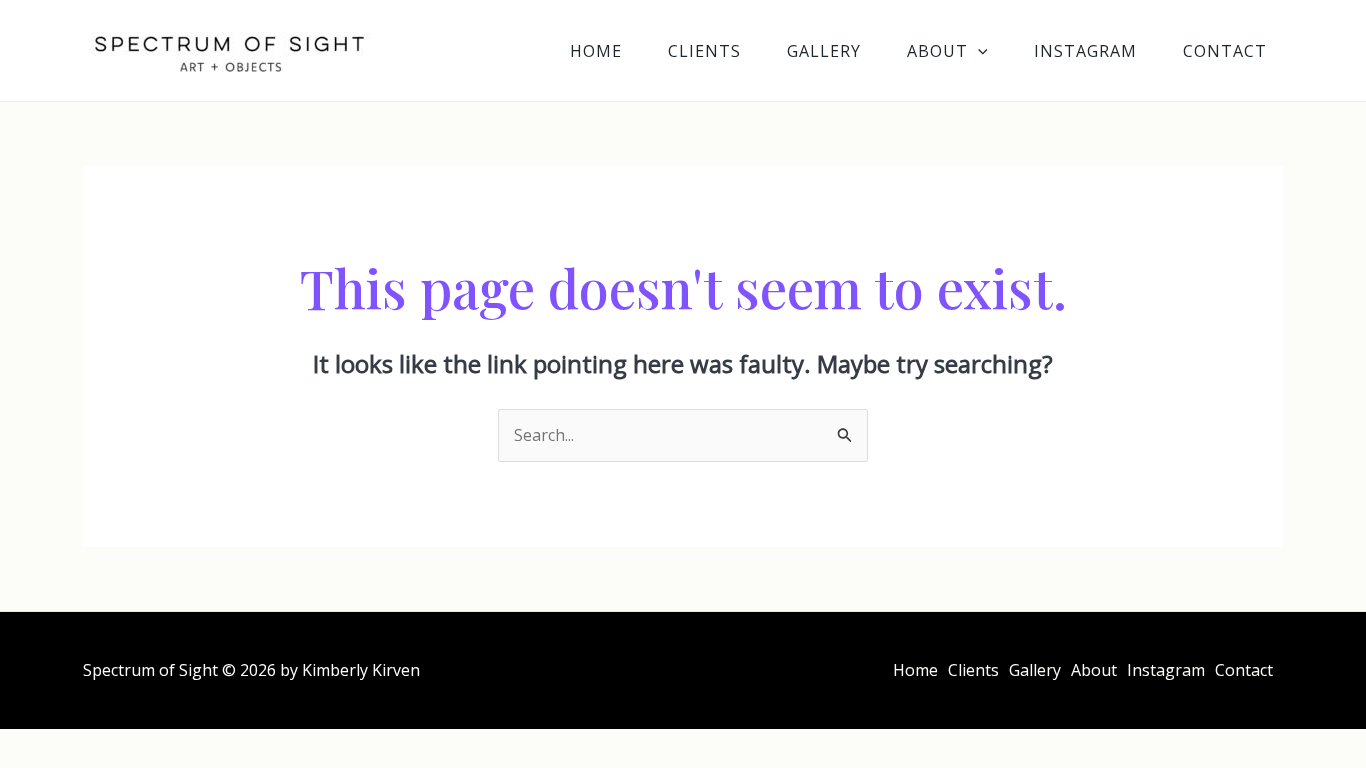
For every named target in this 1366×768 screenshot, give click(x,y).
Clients (704, 51)
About (937, 51)
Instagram (1085, 51)
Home (596, 51)
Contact (1225, 51)
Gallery (824, 51)
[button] (978, 51)
